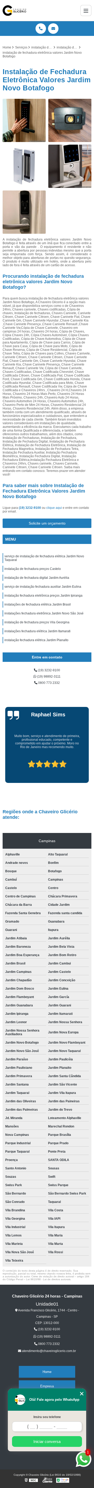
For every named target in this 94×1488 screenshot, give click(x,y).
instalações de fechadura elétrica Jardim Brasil (37, 604)
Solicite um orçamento (47, 523)
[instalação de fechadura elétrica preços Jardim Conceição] (24, 212)
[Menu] (86, 10)
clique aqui (54, 508)
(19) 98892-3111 (48, 676)
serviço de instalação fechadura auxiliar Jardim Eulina (42, 586)
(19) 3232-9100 (30, 508)
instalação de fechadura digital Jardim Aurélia (36, 578)
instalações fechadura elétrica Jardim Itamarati (37, 631)
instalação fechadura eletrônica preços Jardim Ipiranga (43, 595)
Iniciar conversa (47, 1441)
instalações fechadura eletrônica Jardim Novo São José (44, 613)
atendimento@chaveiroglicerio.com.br (48, 1351)
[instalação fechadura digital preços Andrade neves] (24, 120)
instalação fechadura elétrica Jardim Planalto (36, 640)
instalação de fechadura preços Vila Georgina (36, 622)
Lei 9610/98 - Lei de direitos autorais (48, 1279)
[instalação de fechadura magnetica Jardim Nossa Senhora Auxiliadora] (24, 166)
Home (47, 1372)
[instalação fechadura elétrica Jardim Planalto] (69, 120)
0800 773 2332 (48, 683)
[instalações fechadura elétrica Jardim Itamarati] (69, 166)
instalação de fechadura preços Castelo (32, 569)
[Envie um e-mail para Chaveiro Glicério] (53, 28)
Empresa (47, 1386)
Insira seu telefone (47, 1417)
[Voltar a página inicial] (14, 10)
